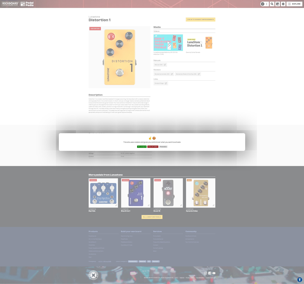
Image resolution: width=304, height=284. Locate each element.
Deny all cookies (153, 146)
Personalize (163, 146)
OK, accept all (142, 146)
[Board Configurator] (277, 4)
